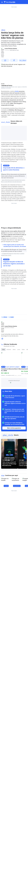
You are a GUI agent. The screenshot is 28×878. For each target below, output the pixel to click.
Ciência (3, 30)
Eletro (14, 349)
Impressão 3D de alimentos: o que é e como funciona (13, 169)
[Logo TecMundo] (9, 2)
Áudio (23, 349)
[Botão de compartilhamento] (5, 60)
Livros (18, 349)
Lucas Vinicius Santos (11, 48)
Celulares (9, 349)
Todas (3, 349)
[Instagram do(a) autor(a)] (2, 338)
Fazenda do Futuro (6, 85)
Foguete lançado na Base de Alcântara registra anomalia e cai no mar (13, 264)
